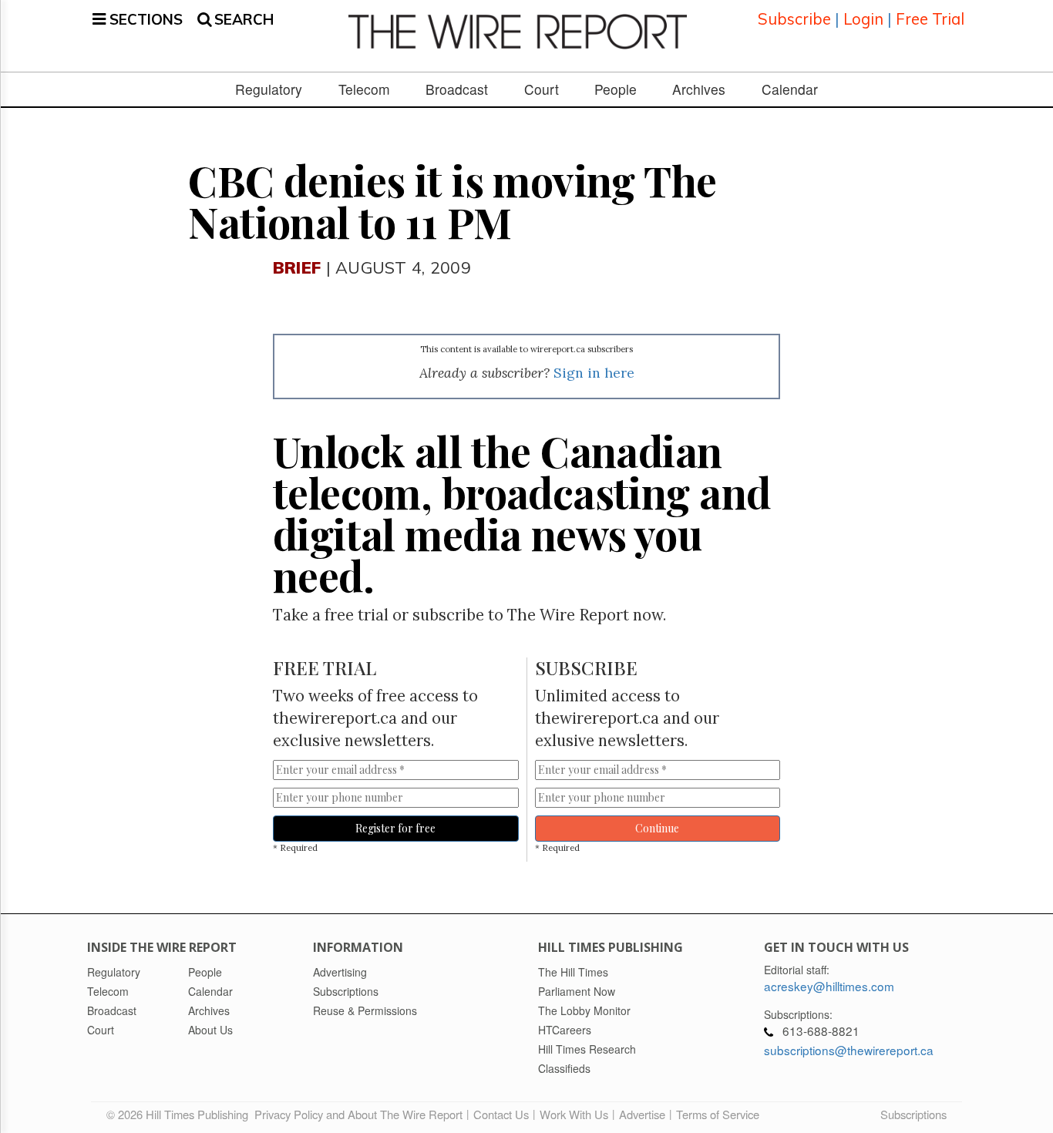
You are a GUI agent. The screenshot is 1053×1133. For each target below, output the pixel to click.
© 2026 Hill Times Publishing (180, 1114)
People (615, 89)
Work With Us (574, 1114)
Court (541, 89)
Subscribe (794, 19)
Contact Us (501, 1114)
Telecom (364, 89)
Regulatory (268, 89)
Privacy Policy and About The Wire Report (358, 1114)
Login (863, 19)
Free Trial (930, 19)
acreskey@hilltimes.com (829, 985)
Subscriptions (913, 1114)
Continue (657, 828)
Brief (297, 267)
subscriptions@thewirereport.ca (849, 1049)
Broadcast (457, 89)
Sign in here (593, 373)
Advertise (642, 1114)
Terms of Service (717, 1114)
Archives (698, 89)
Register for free (395, 828)
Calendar (790, 89)
